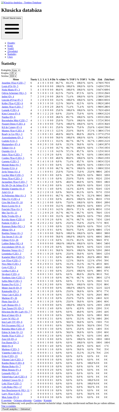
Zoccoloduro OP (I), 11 (13, 247)
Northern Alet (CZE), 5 (13, 277)
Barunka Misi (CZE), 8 (13, 329)
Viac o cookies (8, 406)
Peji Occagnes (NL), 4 (13, 325)
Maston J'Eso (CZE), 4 (13, 130)
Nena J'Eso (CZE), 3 (12, 178)
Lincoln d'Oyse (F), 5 (12, 100)
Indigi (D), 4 (8, 96)
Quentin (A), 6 (9, 151)
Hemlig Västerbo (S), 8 (13, 188)
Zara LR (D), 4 (9, 339)
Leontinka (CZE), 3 (11, 253)
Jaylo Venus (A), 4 (11, 171)
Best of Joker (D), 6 (11, 315)
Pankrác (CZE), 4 (10, 223)
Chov (10, 57)
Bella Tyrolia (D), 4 (11, 216)
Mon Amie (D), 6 (10, 397)
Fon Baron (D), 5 (10, 342)
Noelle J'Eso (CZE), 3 (12, 335)
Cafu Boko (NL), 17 (12, 387)
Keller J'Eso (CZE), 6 (12, 103)
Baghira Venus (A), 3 (12, 233)
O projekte (6, 400)
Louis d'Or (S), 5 (10, 86)
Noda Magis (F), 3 (11, 89)
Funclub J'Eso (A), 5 (12, 209)
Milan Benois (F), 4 (11, 370)
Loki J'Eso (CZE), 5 (12, 383)
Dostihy (11, 43)
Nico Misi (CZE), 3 (11, 264)
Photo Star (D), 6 (10, 301)
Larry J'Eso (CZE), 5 (12, 393)
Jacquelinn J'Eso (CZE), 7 (14, 182)
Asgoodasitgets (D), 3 (12, 137)
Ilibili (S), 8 (7, 346)
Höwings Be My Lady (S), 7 (16, 311)
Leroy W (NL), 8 (10, 318)
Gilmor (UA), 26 (10, 240)
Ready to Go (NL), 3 (12, 134)
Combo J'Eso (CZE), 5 (13, 158)
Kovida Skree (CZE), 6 (13, 219)
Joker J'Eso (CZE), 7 (12, 154)
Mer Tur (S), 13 (9, 212)
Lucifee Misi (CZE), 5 (13, 175)
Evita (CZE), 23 (10, 356)
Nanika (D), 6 (8, 117)
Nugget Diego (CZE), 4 (13, 124)
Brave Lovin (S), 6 (11, 206)
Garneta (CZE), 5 (10, 161)
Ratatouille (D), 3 (10, 291)
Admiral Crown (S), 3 (12, 380)
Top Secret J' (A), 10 (12, 236)
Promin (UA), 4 (9, 168)
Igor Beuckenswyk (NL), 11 (15, 390)
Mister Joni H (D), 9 (12, 288)
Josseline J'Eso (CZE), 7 (14, 83)
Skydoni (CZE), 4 (10, 274)
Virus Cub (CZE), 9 (11, 294)
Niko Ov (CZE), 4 (11, 199)
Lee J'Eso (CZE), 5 (11, 260)
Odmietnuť (25, 409)
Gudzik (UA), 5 (9, 141)
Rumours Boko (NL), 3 (13, 226)
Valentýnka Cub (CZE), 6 (14, 376)
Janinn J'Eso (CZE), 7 (12, 106)
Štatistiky (11, 54)
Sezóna (4, 76)
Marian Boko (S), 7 (11, 366)
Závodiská (12, 51)
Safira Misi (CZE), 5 (12, 281)
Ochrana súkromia (23, 400)
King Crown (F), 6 (11, 113)
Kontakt (48, 400)
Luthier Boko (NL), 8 (12, 243)
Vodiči (10, 48)
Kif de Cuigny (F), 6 (12, 127)
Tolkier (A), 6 (8, 147)
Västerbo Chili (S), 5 (12, 352)
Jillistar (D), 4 (8, 229)
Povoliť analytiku (10, 409)
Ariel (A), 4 (7, 192)
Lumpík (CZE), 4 (10, 110)
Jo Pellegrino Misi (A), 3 (14, 195)
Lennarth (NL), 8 (10, 373)
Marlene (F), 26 (9, 298)
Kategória (6, 70)
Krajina (5, 73)
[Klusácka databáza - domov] (59, 2)
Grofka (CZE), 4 (10, 270)
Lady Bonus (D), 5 (11, 305)
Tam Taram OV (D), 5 (13, 308)
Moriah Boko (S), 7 (11, 165)
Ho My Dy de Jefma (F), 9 (15, 185)
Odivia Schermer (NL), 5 (14, 93)
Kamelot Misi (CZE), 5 (13, 257)
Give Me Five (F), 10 (12, 202)
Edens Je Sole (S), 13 (12, 332)
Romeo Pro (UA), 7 (11, 284)
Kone (10, 45)
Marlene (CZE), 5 (10, 349)
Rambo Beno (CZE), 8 (13, 363)
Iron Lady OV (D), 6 (12, 322)
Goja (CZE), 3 (9, 267)
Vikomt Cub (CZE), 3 (12, 359)
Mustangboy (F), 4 (11, 144)
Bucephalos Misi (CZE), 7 (15, 120)
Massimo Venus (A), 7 (13, 250)
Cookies (38, 400)
